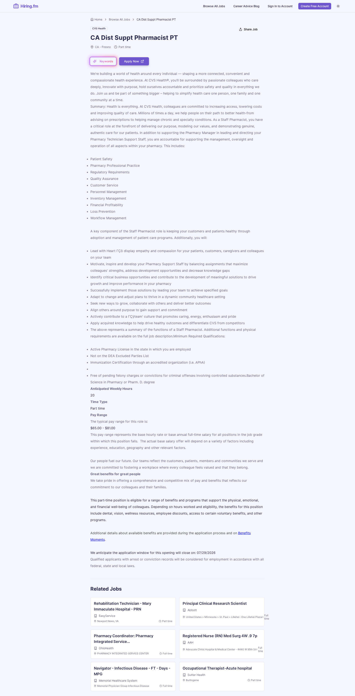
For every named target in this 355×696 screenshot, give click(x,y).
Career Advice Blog (246, 6)
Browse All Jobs (214, 6)
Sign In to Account (280, 6)
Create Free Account (315, 6)
